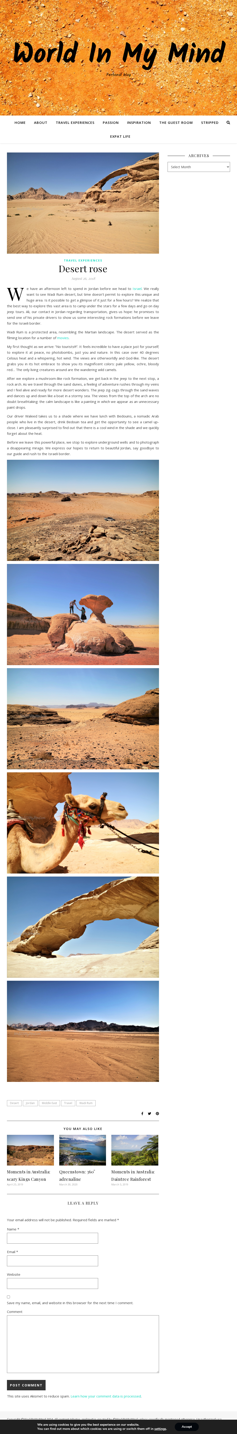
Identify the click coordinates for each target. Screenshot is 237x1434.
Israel (137, 288)
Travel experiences (75, 122)
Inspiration (139, 122)
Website (13, 1274)
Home (20, 122)
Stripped (210, 122)
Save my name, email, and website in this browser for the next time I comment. (70, 1302)
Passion (111, 122)
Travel (68, 1103)
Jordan (30, 1103)
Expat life (120, 136)
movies (63, 337)
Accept (187, 1427)
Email (12, 1251)
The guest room (176, 122)
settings (160, 1429)
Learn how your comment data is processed (106, 1396)
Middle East (49, 1103)
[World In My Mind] (118, 58)
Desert (14, 1103)
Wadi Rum (86, 1103)
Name (13, 1229)
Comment (14, 1311)
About (40, 122)
